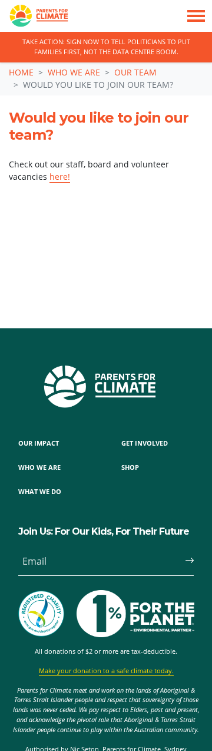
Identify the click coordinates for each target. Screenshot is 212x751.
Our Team (135, 72)
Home (21, 72)
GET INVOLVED (144, 443)
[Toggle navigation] (196, 16)
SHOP (130, 467)
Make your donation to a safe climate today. (106, 670)
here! (59, 176)
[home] (34, 16)
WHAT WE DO (39, 491)
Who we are (74, 72)
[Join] (184, 561)
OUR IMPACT (38, 443)
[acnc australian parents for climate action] (47, 613)
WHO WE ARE (39, 467)
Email (34, 561)
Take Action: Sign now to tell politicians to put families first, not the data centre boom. (106, 46)
